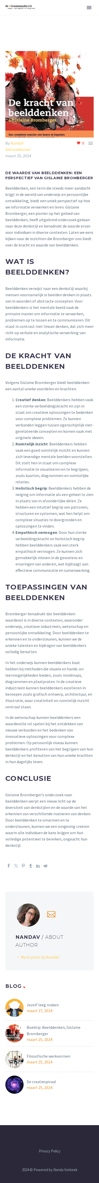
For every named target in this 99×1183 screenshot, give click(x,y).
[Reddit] (45, 866)
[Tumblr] (31, 866)
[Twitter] (16, 866)
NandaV (17, 143)
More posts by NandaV (40, 957)
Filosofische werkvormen (48, 1056)
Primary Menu (89, 7)
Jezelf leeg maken (43, 1004)
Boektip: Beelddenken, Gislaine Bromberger (53, 1030)
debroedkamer (18, 149)
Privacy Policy (49, 1151)
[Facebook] (9, 866)
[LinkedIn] (38, 866)
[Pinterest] (23, 866)
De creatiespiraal (41, 1081)
